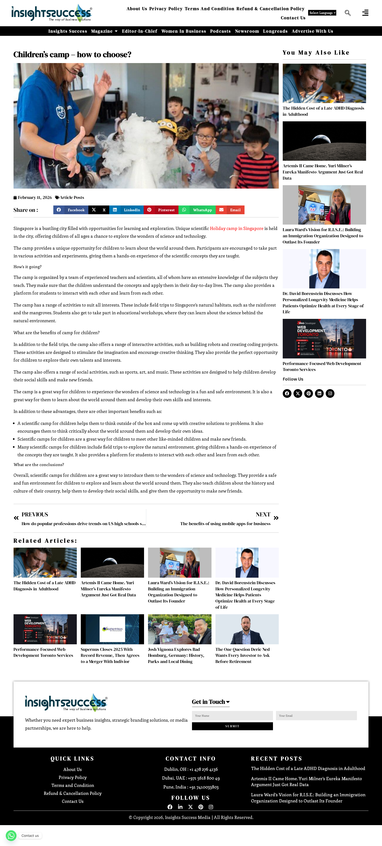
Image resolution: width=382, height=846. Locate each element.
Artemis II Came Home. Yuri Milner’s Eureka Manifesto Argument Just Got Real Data (108, 589)
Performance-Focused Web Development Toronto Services (43, 652)
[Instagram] (330, 393)
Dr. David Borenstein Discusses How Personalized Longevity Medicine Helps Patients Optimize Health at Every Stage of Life (245, 595)
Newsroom (247, 31)
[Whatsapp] (11, 835)
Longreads (275, 31)
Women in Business (184, 31)
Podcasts (220, 31)
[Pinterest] (308, 393)
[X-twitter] (297, 393)
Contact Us (293, 18)
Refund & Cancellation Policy (271, 9)
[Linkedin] (319, 393)
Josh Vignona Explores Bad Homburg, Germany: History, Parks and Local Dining (176, 655)
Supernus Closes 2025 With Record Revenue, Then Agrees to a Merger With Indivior (110, 655)
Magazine (102, 31)
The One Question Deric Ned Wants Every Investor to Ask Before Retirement (242, 655)
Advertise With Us (312, 31)
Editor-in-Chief (140, 31)
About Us (137, 9)
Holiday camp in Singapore (236, 228)
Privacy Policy (166, 9)
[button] (347, 13)
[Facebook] (287, 393)
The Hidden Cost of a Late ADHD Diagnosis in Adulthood (44, 586)
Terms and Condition (210, 9)
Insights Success (68, 31)
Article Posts (72, 197)
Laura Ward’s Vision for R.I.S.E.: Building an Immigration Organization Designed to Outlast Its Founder (178, 592)
